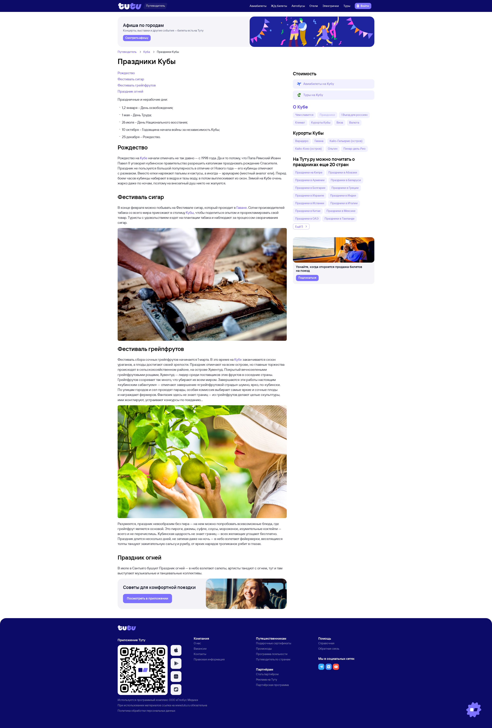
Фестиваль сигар (131, 79)
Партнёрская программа (272, 685)
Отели (313, 6)
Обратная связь (328, 648)
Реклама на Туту (266, 679)
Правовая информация (209, 659)
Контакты (200, 654)
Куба (146, 52)
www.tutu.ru (182, 705)
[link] (137, 38)
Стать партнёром (267, 674)
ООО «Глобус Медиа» (183, 700)
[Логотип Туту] (130, 6)
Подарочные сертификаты (273, 643)
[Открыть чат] (473, 709)
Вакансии (200, 648)
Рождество (126, 73)
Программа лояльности (272, 654)
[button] (333, 84)
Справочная (326, 643)
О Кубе (300, 107)
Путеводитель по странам (273, 659)
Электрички (330, 6)
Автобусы (298, 6)
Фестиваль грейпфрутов (137, 85)
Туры (346, 6)
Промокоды (264, 648)
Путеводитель (127, 52)
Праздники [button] (327, 115)
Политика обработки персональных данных (146, 710)
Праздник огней (130, 91)
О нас (197, 643)
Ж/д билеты (279, 6)
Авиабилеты (258, 6)
